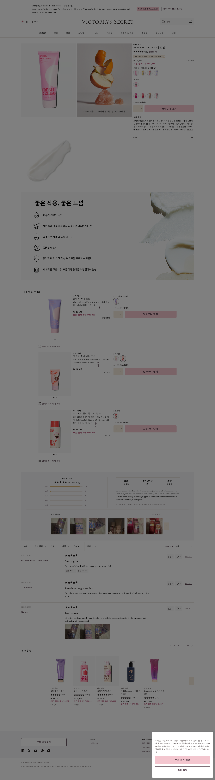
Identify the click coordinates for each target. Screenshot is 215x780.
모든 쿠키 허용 (182, 760)
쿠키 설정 (183, 770)
